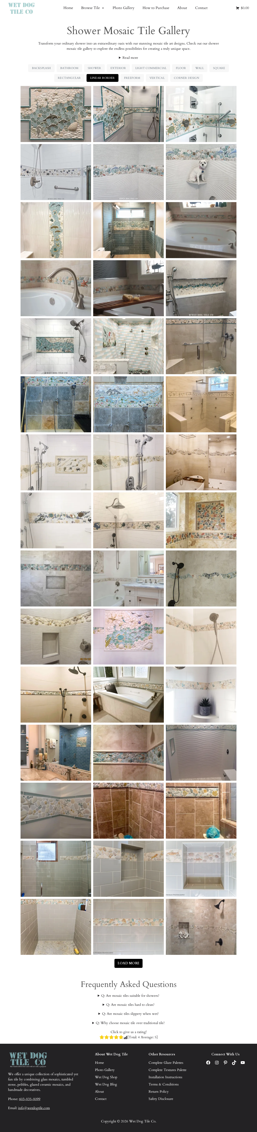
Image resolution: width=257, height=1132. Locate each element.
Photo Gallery (124, 7)
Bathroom (69, 68)
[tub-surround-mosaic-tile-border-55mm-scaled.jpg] (55, 288)
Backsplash (41, 68)
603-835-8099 (29, 1099)
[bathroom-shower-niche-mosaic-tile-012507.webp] (201, 288)
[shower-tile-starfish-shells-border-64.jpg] (201, 753)
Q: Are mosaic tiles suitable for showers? (130, 995)
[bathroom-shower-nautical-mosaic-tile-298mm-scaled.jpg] (128, 114)
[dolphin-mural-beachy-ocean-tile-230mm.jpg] (55, 114)
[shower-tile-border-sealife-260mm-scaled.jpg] (201, 637)
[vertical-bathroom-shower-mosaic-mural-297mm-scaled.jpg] (55, 230)
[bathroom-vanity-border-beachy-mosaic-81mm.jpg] (55, 753)
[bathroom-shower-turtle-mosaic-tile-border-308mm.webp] (201, 114)
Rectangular (69, 78)
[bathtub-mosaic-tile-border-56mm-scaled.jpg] (128, 288)
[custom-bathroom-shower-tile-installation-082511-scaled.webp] (201, 172)
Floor (181, 68)
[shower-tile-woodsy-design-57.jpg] (128, 927)
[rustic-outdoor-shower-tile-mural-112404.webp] (55, 404)
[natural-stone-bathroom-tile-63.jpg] (201, 927)
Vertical (157, 78)
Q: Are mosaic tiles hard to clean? (130, 1004)
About (182, 7)
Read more (130, 57)
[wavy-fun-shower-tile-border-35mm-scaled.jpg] (55, 811)
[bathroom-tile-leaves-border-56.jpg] (55, 927)
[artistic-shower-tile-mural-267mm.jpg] (128, 637)
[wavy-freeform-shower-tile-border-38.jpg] (201, 578)
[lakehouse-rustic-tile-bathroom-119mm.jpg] (201, 520)
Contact (201, 7)
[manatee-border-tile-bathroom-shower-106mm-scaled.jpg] (55, 578)
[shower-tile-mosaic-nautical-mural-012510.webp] (55, 346)
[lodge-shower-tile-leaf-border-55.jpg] (201, 869)
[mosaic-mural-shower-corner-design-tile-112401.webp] (201, 346)
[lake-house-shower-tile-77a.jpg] (201, 811)
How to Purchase (156, 7)
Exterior (118, 68)
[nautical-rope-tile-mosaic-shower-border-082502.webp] (55, 172)
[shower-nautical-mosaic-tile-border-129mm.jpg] (55, 520)
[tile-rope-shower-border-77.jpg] (128, 811)
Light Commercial (150, 68)
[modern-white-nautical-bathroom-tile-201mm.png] (128, 462)
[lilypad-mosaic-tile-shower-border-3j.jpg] (128, 753)
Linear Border (102, 78)
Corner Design (186, 78)
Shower (94, 68)
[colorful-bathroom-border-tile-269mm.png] (128, 346)
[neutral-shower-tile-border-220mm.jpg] (201, 404)
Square (219, 68)
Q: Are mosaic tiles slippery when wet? (130, 1013)
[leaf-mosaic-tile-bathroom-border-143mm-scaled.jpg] (55, 694)
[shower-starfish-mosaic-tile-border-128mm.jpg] (201, 694)
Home (68, 7)
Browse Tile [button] (90, 7)
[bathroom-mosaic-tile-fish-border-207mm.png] (201, 462)
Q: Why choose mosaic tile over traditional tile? (130, 1023)
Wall (199, 68)
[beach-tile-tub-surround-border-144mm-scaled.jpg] (128, 694)
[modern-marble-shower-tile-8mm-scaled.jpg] (128, 578)
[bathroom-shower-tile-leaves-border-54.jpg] (128, 869)
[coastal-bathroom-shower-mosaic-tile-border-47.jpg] (128, 520)
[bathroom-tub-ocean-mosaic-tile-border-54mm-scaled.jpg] (201, 230)
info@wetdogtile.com (34, 1108)
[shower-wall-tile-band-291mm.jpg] (128, 230)
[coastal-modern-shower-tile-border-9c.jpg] (55, 637)
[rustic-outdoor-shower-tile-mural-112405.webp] (128, 404)
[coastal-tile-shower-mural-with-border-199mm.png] (55, 462)
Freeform (132, 78)
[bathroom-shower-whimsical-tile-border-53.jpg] (55, 869)
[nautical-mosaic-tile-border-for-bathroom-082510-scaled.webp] (128, 172)
